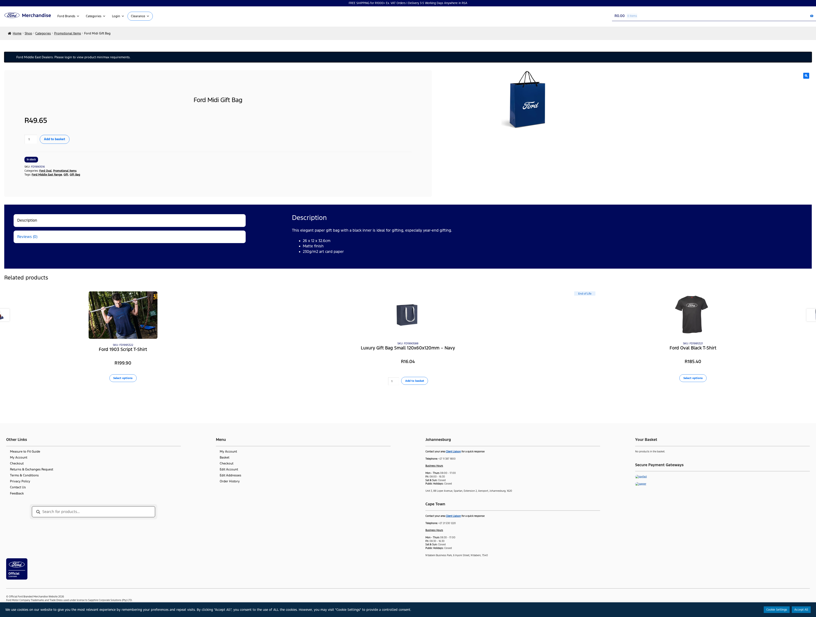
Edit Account (229, 469)
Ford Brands (66, 16)
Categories (93, 16)
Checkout (17, 463)
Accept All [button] (801, 609)
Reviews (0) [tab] (27, 236)
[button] (806, 76)
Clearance (138, 16)
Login (116, 16)
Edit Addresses (230, 475)
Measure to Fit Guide (25, 451)
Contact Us (18, 487)
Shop (28, 33)
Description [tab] (27, 220)
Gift (66, 174)
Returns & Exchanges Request (31, 469)
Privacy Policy (20, 481)
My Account (18, 457)
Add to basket (54, 139)
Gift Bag (75, 174)
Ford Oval (45, 170)
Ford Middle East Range (47, 174)
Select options (123, 378)
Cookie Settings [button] (776, 609)
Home (17, 33)
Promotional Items (67, 33)
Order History (230, 481)
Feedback (17, 493)
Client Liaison (453, 451)
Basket (224, 457)
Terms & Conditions (24, 475)
